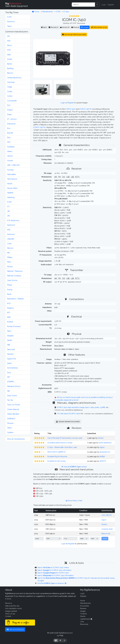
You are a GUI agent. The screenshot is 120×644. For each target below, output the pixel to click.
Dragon (10, 110)
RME (9, 317)
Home (36, 12)
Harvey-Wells (12, 188)
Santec (9, 340)
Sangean (10, 336)
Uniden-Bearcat (13, 409)
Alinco (9, 45)
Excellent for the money (56, 461)
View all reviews (75, 467)
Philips (9, 285)
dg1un (102, 447)
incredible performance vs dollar (59, 443)
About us (8, 603)
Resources (84, 624)
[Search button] (97, 4)
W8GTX (103, 461)
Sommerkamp (12, 368)
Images (83, 611)
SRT (8, 377)
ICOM (9, 17)
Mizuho (10, 266)
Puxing (9, 290)
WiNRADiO (11, 419)
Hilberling (11, 197)
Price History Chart (75, 501)
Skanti (9, 363)
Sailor (9, 331)
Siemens (10, 354)
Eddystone (11, 124)
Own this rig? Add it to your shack (75, 34)
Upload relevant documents (69, 421)
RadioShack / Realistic (15, 299)
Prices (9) (76, 27)
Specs (45, 27)
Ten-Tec (10, 400)
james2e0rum (105, 452)
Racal (9, 294)
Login (103, 5)
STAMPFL (10, 382)
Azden (9, 59)
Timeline (83, 614)
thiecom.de (105, 534)
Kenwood (11, 21)
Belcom (10, 73)
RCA (8, 303)
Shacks (82, 616)
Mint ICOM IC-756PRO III (56, 452)
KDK (8, 230)
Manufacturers (47, 12)
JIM (8, 211)
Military (10, 257)
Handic (9, 184)
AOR (9, 50)
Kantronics (11, 225)
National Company (14, 276)
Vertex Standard (13, 414)
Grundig (10, 170)
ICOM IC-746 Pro (85, 109)
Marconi (10, 248)
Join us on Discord (16, 629)
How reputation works (13, 608)
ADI (8, 36)
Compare (85, 27)
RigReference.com (66, 633)
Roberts (10, 322)
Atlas (9, 55)
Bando (9, 64)
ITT (8, 207)
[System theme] (55, 640)
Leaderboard (85, 619)
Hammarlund (12, 179)
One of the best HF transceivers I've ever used (64, 438)
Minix (9, 262)
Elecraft (10, 133)
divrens (100, 438)
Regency (10, 308)
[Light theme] (60, 640)
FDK (8, 142)
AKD (8, 41)
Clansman (11, 82)
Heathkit (10, 193)
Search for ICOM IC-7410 (53, 573)
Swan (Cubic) (12, 396)
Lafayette (10, 239)
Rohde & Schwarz (14, 326)
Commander (12, 101)
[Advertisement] (95, 58)
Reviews (83, 608)
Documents (84, 606)
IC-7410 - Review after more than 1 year (62, 447)
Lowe (9, 243)
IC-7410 (66, 12)
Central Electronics (14, 78)
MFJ (8, 253)
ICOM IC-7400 (70, 109)
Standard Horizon (13, 386)
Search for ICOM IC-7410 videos (53, 567)
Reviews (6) (65, 27)
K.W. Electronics (13, 220)
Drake (9, 114)
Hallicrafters (11, 174)
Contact (8, 616)
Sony (9, 372)
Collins (9, 96)
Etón (9, 137)
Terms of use (10, 614)
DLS (8, 105)
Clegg (9, 87)
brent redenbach (105, 443)
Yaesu (9, 26)
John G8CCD (106, 515)
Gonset (10, 161)
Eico (8, 128)
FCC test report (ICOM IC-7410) (68, 414)
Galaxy (9, 151)
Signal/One (11, 359)
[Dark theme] (65, 640)
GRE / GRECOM (13, 165)
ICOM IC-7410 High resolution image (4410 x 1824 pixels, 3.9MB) (81, 407)
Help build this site (12, 606)
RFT (8, 313)
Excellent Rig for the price (57, 456)
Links (82, 621)
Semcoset (11, 349)
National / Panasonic (15, 271)
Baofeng (10, 68)
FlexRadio (11, 147)
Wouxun (10, 423)
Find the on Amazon (50, 583)
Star (8, 391)
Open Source (12, 280)
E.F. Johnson (12, 119)
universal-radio (107, 529)
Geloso (10, 156)
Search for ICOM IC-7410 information (54, 570)
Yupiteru (10, 432)
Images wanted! (11, 611)
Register (111, 5)
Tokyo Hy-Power (13, 405)
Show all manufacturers (16, 439)
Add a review (100, 27)
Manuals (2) (54, 27)
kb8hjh (102, 456)
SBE (8, 345)
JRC (8, 216)
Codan (9, 91)
